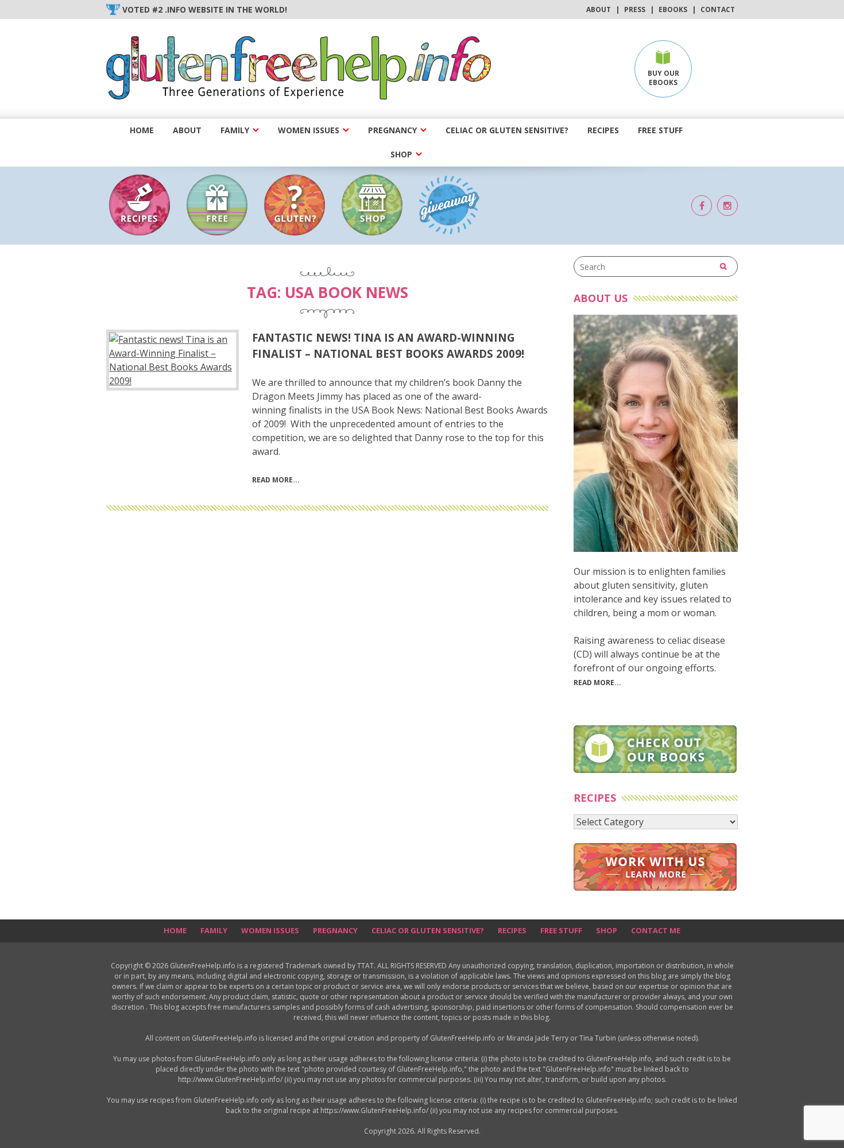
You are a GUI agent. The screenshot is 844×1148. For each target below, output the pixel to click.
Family (234, 130)
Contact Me (655, 930)
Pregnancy (392, 130)
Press (634, 9)
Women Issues (308, 130)
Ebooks (673, 9)
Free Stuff (660, 130)
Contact (717, 9)
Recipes (603, 130)
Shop (401, 154)
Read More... (597, 682)
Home (142, 130)
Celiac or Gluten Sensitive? (507, 130)
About (598, 9)
